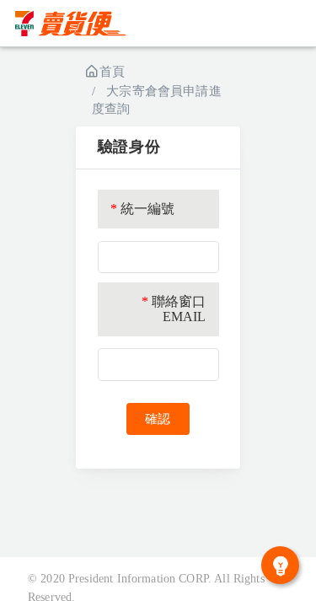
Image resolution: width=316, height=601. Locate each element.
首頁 (112, 71)
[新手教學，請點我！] (280, 565)
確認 (157, 419)
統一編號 (142, 208)
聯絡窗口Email (174, 309)
